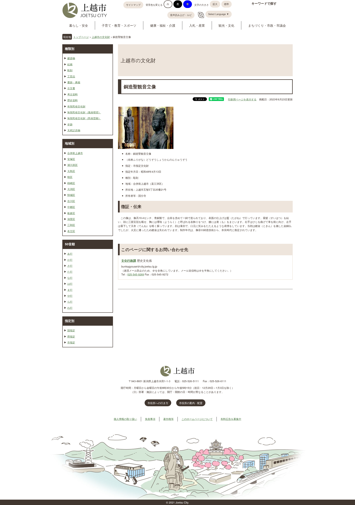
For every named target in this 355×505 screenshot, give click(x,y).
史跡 (69, 124)
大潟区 (71, 189)
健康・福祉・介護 (162, 25)
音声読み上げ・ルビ (181, 15)
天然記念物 (73, 130)
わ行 (69, 308)
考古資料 (72, 94)
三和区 (71, 225)
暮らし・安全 (78, 25)
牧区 (69, 177)
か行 (69, 260)
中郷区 (71, 207)
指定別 (69, 320)
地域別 (69, 143)
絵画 (69, 64)
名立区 (71, 231)
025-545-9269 (135, 274)
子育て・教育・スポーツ (119, 25)
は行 (69, 283)
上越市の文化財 (101, 37)
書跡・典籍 (73, 82)
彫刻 (69, 70)
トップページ (81, 37)
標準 (226, 4)
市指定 (71, 342)
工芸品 (71, 76)
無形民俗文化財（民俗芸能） (84, 118)
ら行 (69, 301)
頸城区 (71, 195)
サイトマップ (133, 4)
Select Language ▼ (218, 14)
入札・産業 (197, 25)
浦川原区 (72, 165)
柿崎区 (71, 183)
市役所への (158, 403)
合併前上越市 (75, 153)
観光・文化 (226, 25)
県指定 (71, 336)
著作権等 (168, 419)
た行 (69, 271)
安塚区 (71, 159)
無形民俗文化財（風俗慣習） (84, 112)
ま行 (69, 290)
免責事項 (150, 419)
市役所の (190, 403)
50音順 (70, 244)
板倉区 (71, 213)
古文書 (71, 88)
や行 (69, 296)
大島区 (71, 171)
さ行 (69, 266)
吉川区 (71, 201)
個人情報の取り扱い (125, 419)
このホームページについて (197, 419)
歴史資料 (72, 100)
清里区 (71, 219)
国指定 (71, 330)
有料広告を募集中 (231, 419)
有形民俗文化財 (76, 106)
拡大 (215, 4)
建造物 (71, 58)
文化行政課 (128, 260)
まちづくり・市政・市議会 (267, 25)
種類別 (69, 48)
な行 (69, 278)
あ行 (69, 253)
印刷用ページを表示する (242, 99)
